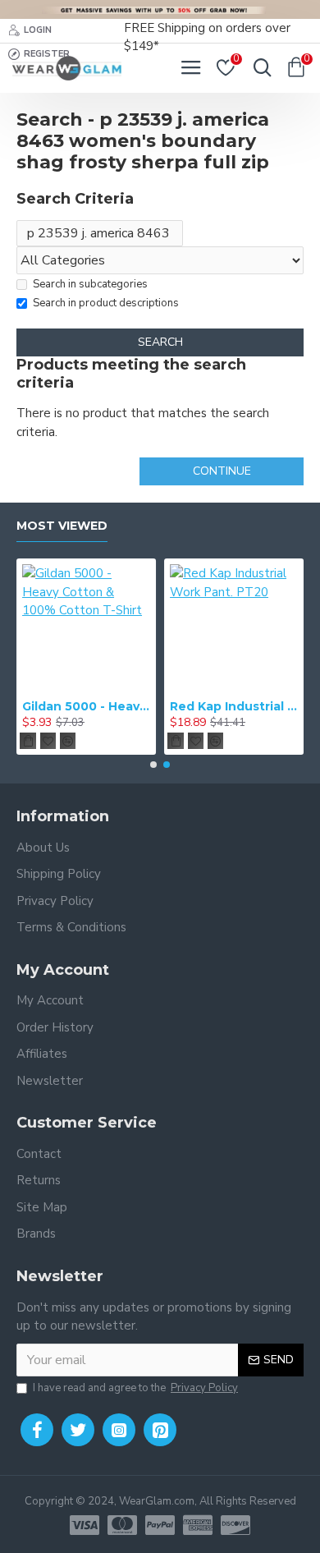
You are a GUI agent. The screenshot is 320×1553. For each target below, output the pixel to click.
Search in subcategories (90, 284)
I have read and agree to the (135, 1388)
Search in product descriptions (106, 303)
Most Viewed (61, 526)
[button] (153, 764)
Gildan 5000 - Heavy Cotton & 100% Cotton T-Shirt (86, 706)
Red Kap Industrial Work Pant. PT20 (234, 706)
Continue (222, 471)
